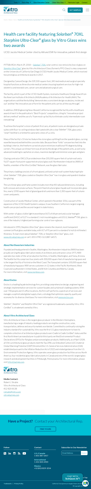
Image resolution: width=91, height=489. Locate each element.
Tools (16, 2)
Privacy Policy (18, 483)
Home (5, 20)
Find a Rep (26, 2)
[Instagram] (14, 453)
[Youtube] (24, 453)
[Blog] (19, 453)
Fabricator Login (73, 2)
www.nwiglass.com (35, 272)
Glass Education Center (41, 2)
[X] (5, 453)
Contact (84, 2)
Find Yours (45, 429)
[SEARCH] (64, 10)
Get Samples (75, 10)
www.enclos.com (65, 297)
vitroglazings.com (11, 395)
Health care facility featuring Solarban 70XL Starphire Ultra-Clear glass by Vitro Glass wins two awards (49, 20)
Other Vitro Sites (58, 2)
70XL (39, 65)
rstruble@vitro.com (12, 392)
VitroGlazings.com (16, 362)
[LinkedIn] (9, 453)
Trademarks (8, 483)
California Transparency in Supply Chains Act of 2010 (68, 483)
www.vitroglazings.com (14, 237)
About (10, 20)
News (15, 20)
